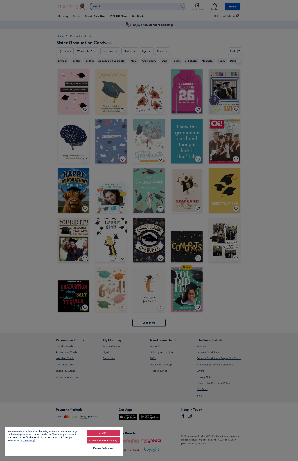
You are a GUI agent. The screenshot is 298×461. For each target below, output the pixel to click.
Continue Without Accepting (103, 440)
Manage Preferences (103, 448)
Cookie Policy (27, 440)
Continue (103, 433)
